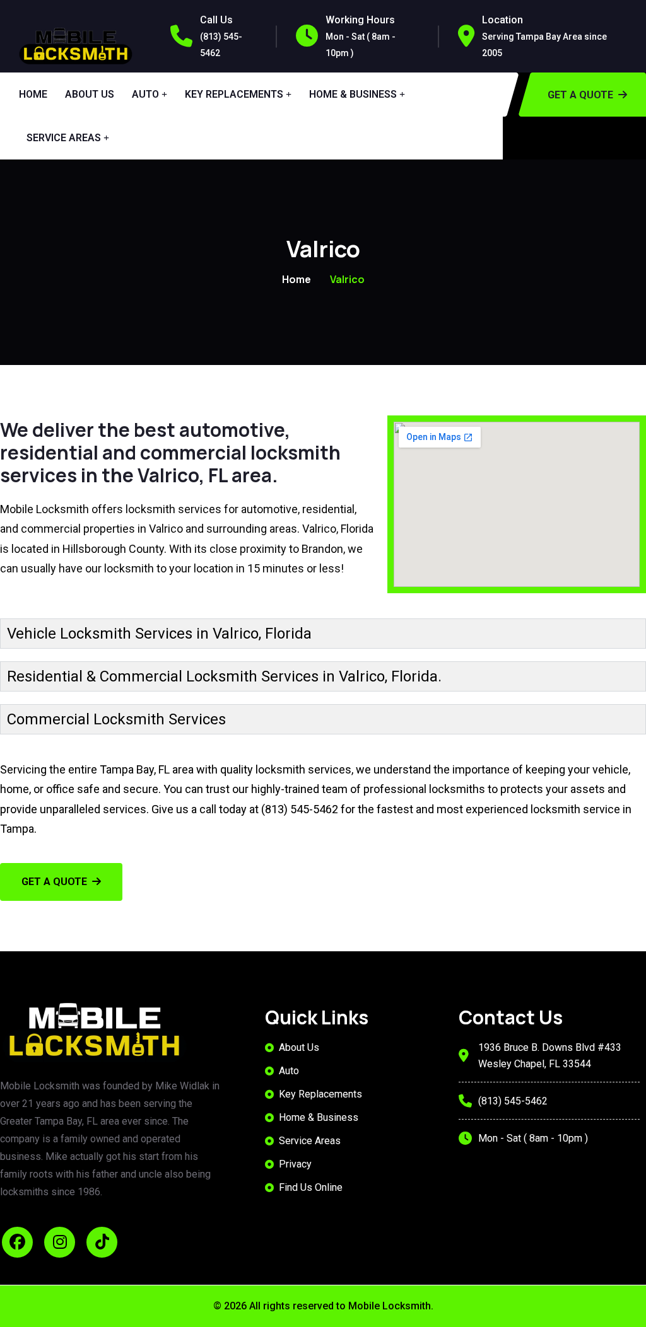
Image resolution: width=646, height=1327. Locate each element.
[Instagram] (59, 1242)
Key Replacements (234, 94)
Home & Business (353, 94)
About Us (89, 94)
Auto (145, 94)
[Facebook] (17, 1242)
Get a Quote (580, 95)
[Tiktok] (102, 1242)
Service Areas (63, 138)
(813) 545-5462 (299, 809)
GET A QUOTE (54, 882)
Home (33, 94)
